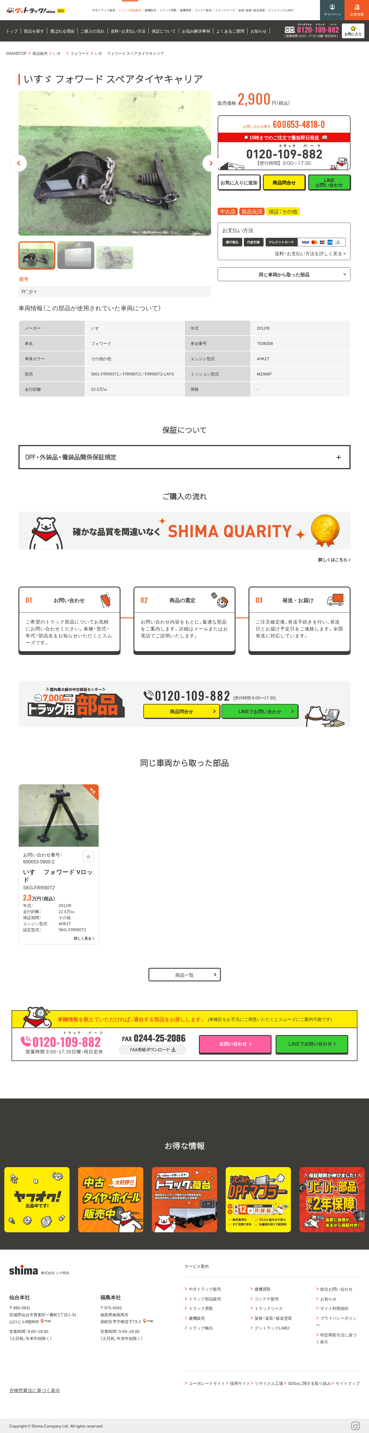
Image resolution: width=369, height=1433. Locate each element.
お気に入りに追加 (239, 182)
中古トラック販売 (205, 1289)
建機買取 (263, 1289)
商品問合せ (284, 182)
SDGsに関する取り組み (309, 1383)
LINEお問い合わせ (329, 182)
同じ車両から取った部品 (284, 274)
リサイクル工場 (269, 1383)
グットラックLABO (272, 1328)
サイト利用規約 (334, 1308)
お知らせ (328, 1298)
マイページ (332, 14)
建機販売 (197, 1318)
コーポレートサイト (207, 1383)
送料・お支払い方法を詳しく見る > (310, 253)
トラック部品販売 (205, 1298)
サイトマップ (348, 1383)
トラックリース (269, 1308)
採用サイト (240, 1383)
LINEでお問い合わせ (259, 711)
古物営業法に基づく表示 (34, 1390)
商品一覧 (184, 974)
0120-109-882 (193, 695)
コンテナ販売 (267, 1298)
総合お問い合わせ (336, 1289)
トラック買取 (201, 1308)
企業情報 (357, 14)
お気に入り (353, 33)
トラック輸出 (201, 1328)
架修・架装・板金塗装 (273, 1318)
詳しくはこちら (332, 560)
